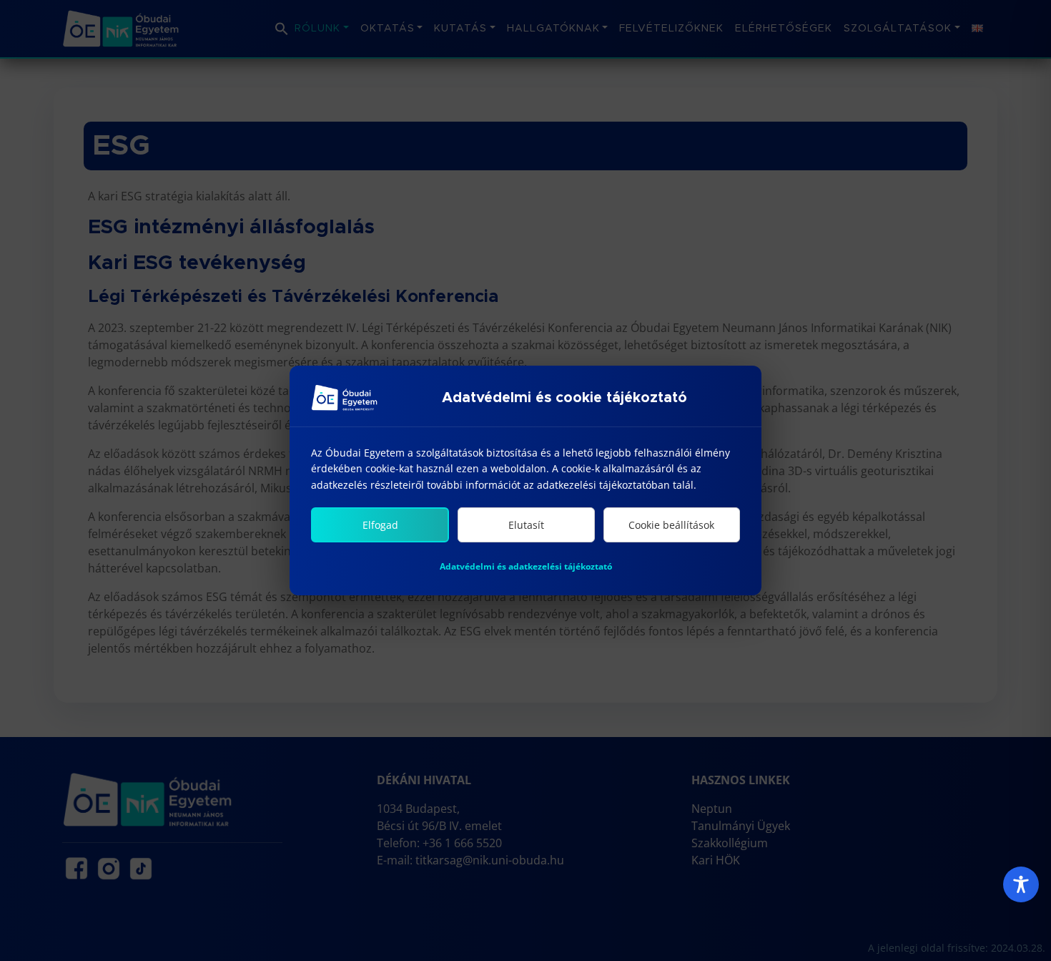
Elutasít (526, 525)
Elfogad (380, 525)
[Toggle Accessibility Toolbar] (1021, 884)
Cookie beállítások (671, 525)
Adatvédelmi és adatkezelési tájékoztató (526, 566)
